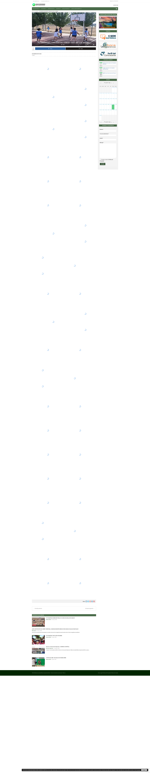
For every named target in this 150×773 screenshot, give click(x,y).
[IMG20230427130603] (80, 157)
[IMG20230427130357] (48, 205)
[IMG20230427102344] (48, 454)
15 (113, 98)
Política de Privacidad (107, 672)
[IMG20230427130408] (80, 181)
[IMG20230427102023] (80, 503)
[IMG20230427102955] (42, 370)
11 (103, 98)
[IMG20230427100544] (42, 539)
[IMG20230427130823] (85, 121)
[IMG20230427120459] (85, 314)
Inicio (33, 11)
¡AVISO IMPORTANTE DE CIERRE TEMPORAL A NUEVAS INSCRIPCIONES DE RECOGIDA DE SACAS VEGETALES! (55, 629)
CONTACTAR (115, 5)
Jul (103, 82)
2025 (101, 82)
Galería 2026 (48, 619)
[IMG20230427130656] (53, 129)
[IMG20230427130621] (85, 137)
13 (108, 98)
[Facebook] (86, 601)
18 (103, 104)
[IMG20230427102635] (48, 430)
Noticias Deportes (49, 648)
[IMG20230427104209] (80, 350)
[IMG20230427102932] (74, 378)
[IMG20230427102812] (48, 406)
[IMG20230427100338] (80, 559)
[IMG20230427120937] (74, 266)
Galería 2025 (48, 659)
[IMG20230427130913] (53, 97)
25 (103, 109)
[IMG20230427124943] (85, 225)
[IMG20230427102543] (80, 430)
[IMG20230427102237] (80, 455)
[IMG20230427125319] (80, 205)
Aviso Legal (100, 672)
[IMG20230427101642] (74, 531)
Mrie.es (64, 672)
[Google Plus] (90, 601)
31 (100, 115)
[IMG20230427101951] (48, 503)
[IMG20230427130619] (48, 157)
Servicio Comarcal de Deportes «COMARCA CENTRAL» (57, 646)
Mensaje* (101, 142)
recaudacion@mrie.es (45, 1)
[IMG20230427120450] (53, 322)
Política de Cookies (114, 672)
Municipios (34, 630)
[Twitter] (88, 601)
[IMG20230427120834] (42, 274)
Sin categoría (36, 11)
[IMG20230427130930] (80, 69)
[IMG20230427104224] (48, 350)
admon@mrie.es (36, 1)
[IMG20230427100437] (48, 559)
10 (100, 98)
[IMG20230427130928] (85, 89)
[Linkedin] (92, 601)
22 (113, 104)
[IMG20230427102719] (80, 406)
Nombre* (101, 129)
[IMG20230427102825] (42, 386)
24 (100, 109)
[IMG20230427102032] (80, 479)
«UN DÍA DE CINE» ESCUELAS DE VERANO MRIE (56, 657)
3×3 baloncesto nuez (36, 53)
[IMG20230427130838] (85, 105)
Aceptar (144, 770)
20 (108, 104)
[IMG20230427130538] (48, 181)
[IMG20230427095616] (80, 583)
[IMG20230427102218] (48, 479)
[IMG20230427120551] (80, 294)
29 (113, 109)
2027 (113, 82)
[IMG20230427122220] (85, 241)
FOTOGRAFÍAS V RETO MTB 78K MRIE (54, 635)
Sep (111, 82)
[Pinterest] (94, 601)
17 (100, 104)
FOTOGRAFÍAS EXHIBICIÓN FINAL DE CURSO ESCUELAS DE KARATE (60, 618)
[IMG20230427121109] (42, 257)
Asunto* (101, 138)
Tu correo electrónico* (104, 133)
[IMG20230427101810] (42, 523)
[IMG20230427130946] (48, 69)
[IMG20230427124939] (53, 233)
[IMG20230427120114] (85, 330)
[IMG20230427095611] (48, 583)
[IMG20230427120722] (48, 294)
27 (108, 109)
